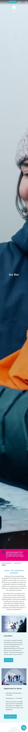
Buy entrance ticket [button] (10, 716)
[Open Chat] (23, 727)
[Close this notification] (25, 552)
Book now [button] (12, 2)
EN (21, 2)
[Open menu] (26, 2)
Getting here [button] (8, 660)
